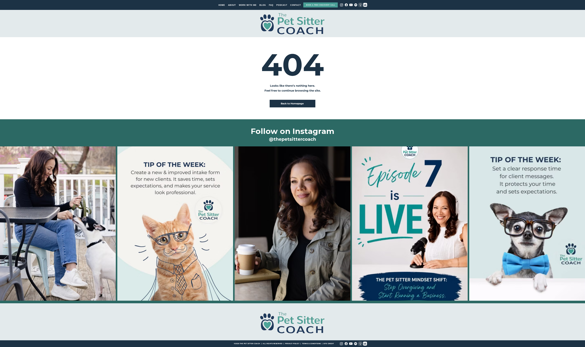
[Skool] (365, 5)
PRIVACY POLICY (292, 344)
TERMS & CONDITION (311, 344)
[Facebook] (346, 5)
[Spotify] (356, 5)
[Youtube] (351, 5)
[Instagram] (342, 5)
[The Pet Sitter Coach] (360, 5)
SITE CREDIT (328, 344)
